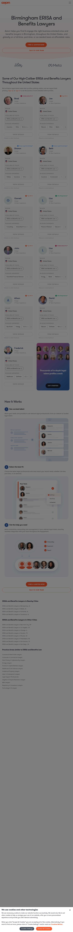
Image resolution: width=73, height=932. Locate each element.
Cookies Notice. (57, 924)
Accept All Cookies (44, 929)
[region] (36, 919)
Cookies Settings (27, 929)
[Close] (70, 910)
